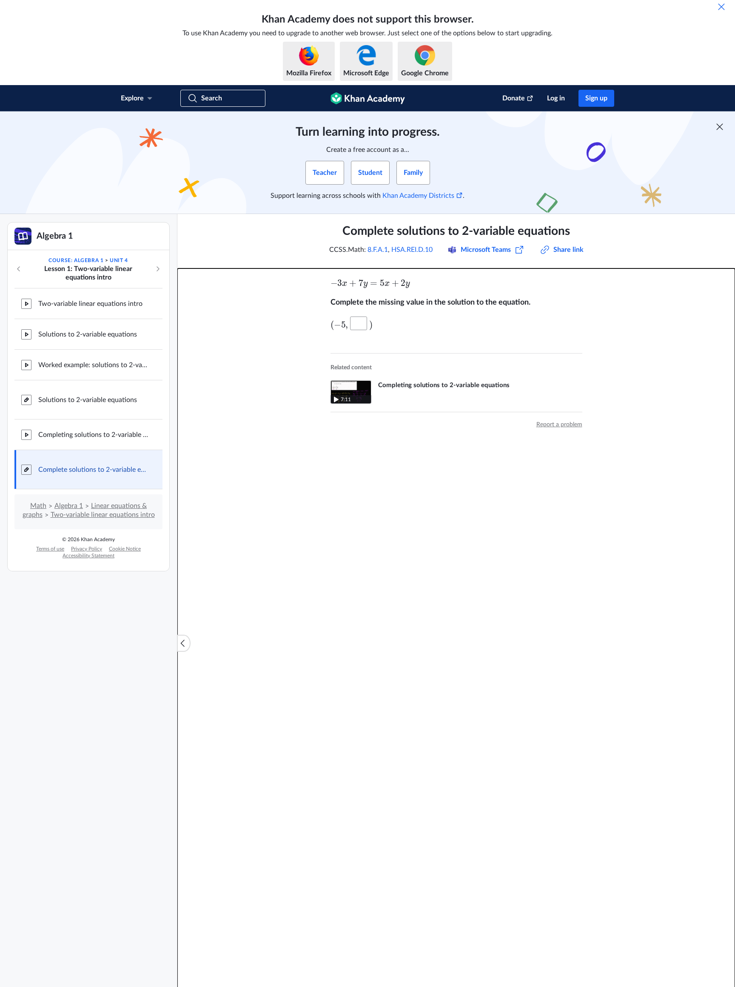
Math (38, 505)
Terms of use (50, 548)
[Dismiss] (721, 7)
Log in (556, 98)
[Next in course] (158, 269)
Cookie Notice (125, 548)
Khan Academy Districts (418, 195)
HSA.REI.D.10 (412, 249)
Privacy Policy (86, 548)
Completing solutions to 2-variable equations (93, 434)
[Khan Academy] (367, 98)
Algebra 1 (68, 505)
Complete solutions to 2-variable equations (93, 469)
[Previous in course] (19, 269)
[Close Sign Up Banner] (719, 126)
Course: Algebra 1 (75, 260)
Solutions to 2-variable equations (87, 334)
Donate (513, 98)
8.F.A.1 (378, 249)
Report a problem (559, 425)
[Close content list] (184, 643)
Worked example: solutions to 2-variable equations (93, 365)
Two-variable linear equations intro (90, 303)
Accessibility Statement (88, 555)
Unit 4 (119, 260)
